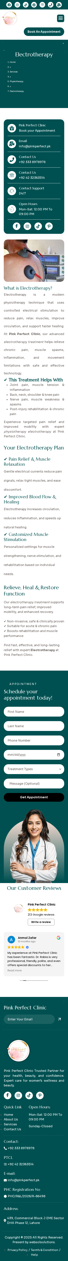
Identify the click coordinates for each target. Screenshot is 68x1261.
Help (34, 1254)
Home (12, 62)
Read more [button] (15, 970)
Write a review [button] (41, 922)
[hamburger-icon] (60, 18)
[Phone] (50, 5)
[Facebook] (16, 226)
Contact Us (12, 1129)
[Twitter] (38, 226)
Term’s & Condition (44, 1250)
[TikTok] (26, 5)
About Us (11, 1119)
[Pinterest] (34, 5)
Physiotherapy (16, 81)
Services (14, 72)
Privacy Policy (18, 1250)
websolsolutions (42, 1242)
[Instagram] (9, 5)
